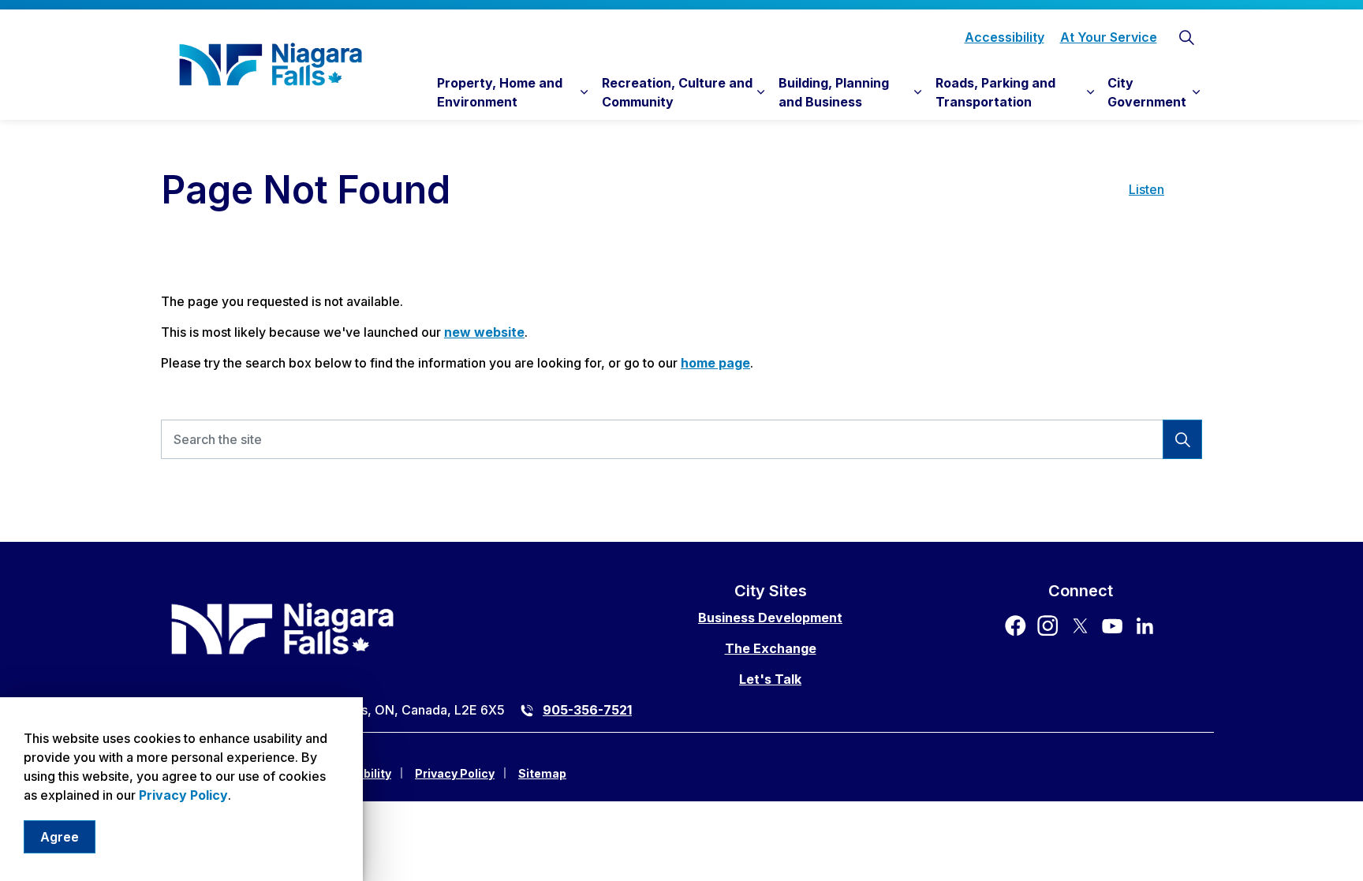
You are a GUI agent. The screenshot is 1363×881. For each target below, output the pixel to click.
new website (484, 332)
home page (715, 363)
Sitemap (542, 773)
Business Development (770, 617)
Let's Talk (770, 679)
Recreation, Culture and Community (677, 92)
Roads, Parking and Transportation (995, 92)
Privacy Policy (183, 795)
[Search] (1182, 439)
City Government (1146, 92)
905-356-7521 (587, 710)
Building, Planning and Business (834, 92)
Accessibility (1004, 37)
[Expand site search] (1186, 37)
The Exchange (770, 648)
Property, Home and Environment (499, 92)
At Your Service (1108, 37)
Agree (59, 837)
